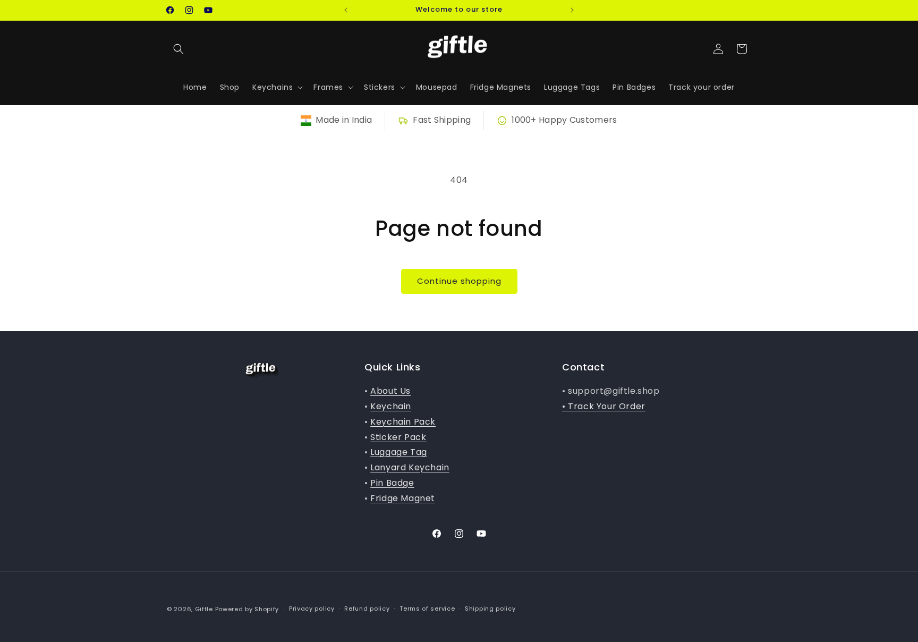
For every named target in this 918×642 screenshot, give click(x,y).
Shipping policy (490, 608)
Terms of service (427, 608)
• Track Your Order (603, 406)
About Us (390, 391)
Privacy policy (312, 608)
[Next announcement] (572, 10)
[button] (178, 49)
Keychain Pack (403, 422)
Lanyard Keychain (409, 467)
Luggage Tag (398, 452)
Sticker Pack (398, 437)
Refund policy (366, 608)
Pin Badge (392, 483)
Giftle (204, 609)
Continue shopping (459, 280)
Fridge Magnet (402, 498)
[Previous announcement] (346, 10)
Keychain (390, 406)
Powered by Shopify (247, 609)
